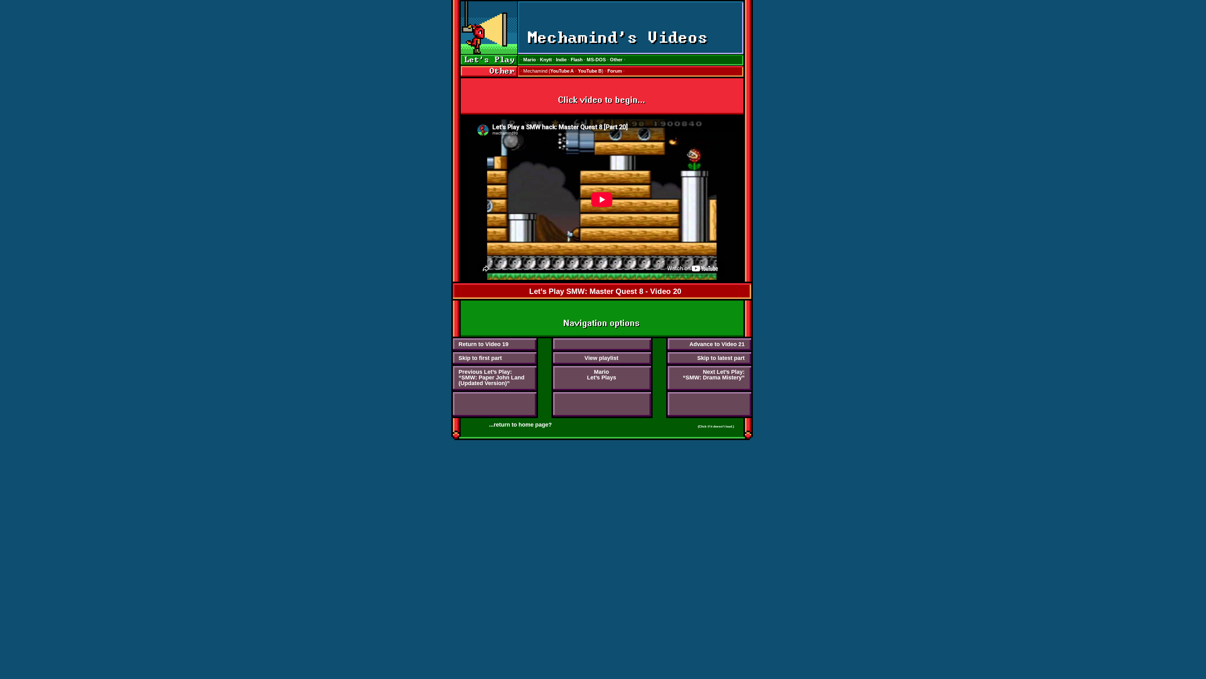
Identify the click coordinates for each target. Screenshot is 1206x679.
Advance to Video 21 (717, 344)
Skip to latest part (721, 358)
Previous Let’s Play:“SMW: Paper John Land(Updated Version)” (491, 377)
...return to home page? (520, 425)
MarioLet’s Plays (601, 375)
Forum (614, 71)
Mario (529, 59)
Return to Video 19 (483, 344)
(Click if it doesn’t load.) (716, 426)
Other (616, 59)
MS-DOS (596, 59)
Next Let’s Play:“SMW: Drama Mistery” (714, 375)
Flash (577, 59)
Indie (561, 59)
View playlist (601, 358)
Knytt (546, 59)
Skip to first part (480, 358)
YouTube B (590, 71)
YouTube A (562, 71)
